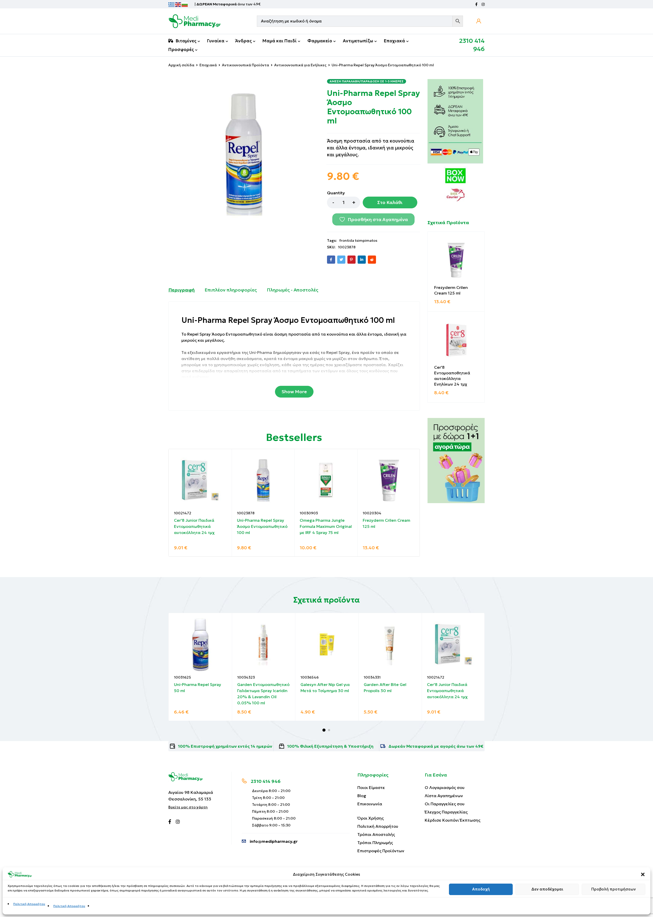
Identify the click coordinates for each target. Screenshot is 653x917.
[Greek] (171, 4)
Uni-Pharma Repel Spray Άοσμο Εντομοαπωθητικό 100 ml (262, 526)
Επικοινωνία (369, 803)
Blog (361, 795)
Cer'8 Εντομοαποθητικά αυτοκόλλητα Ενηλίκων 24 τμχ (452, 376)
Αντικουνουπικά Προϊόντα (245, 65)
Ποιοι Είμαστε (371, 787)
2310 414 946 (266, 781)
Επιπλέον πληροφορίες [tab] (231, 290)
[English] (178, 4)
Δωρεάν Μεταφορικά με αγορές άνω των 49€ (435, 746)
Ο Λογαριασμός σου (444, 787)
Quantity (336, 192)
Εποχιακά (208, 65)
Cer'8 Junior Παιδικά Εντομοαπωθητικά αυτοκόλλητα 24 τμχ (194, 526)
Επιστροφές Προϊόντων (380, 850)
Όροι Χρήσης (370, 818)
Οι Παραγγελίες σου (444, 803)
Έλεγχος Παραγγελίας (446, 811)
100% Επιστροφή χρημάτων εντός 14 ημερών (225, 746)
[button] (642, 874)
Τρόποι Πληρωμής (375, 842)
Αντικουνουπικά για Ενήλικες (300, 65)
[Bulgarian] (185, 4)
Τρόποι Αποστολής (376, 834)
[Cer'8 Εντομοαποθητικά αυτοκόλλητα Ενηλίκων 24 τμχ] (456, 340)
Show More (294, 391)
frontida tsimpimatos (358, 240)
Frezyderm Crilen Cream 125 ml (451, 290)
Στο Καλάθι (390, 202)
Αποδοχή (481, 889)
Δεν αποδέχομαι (547, 889)
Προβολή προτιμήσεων (613, 889)
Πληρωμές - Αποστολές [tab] (292, 290)
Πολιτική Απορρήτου (29, 904)
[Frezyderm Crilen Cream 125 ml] (456, 260)
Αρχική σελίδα (181, 65)
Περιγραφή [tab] (181, 290)
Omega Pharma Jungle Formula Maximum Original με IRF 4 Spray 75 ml (326, 526)
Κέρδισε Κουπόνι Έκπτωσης (452, 820)
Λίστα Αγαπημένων (444, 795)
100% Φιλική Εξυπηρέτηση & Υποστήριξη (330, 746)
